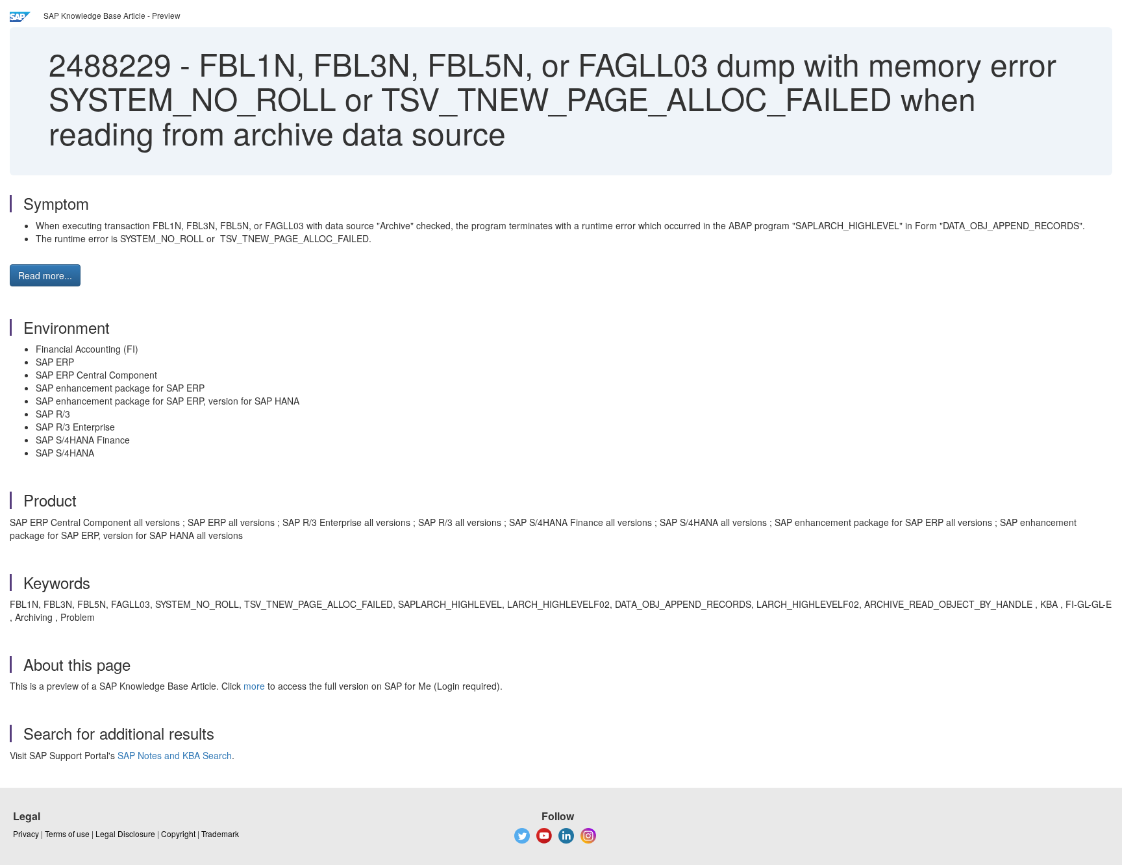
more (254, 685)
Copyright (178, 833)
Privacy (26, 833)
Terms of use (67, 833)
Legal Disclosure (125, 833)
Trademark (220, 833)
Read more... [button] (45, 275)
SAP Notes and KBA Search (175, 755)
